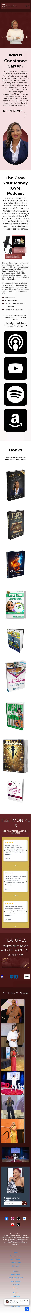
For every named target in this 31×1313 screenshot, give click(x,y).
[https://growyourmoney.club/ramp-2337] (15, 565)
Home (15, 1252)
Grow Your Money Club (15, 1278)
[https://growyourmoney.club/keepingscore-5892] (15, 606)
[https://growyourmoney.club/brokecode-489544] (15, 641)
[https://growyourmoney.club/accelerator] (15, 718)
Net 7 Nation (15, 1284)
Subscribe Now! (25, 1203)
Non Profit (15, 1266)
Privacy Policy (15, 1296)
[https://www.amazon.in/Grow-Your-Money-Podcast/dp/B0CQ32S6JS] (15, 420)
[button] (28, 6)
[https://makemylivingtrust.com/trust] (15, 485)
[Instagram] (13, 1218)
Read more (8, 854)
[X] (18, 1218)
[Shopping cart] (26, 6)
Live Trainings (15, 1274)
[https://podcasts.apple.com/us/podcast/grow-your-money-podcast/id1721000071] (15, 342)
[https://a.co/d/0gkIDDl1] (15, 791)
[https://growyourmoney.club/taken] (15, 525)
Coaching (15, 1271)
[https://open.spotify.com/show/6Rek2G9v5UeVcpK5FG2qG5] (15, 394)
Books (16, 1288)
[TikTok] (18, 1224)
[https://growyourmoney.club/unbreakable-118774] (15, 756)
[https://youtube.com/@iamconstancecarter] (15, 247)
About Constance (15, 1256)
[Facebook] (7, 1218)
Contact (15, 1293)
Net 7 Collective (16, 1281)
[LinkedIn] (24, 1218)
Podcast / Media (15, 1262)
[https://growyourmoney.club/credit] (15, 676)
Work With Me (15, 1259)
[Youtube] (13, 1224)
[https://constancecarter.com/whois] (15, 113)
